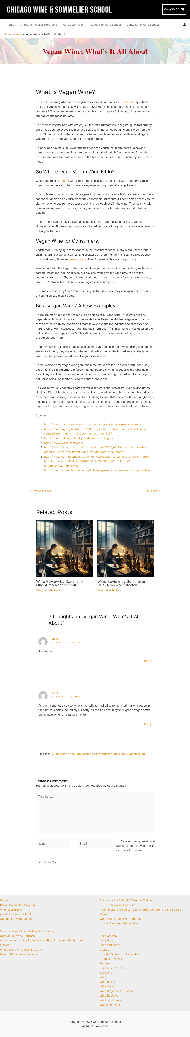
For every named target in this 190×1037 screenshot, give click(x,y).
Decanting (106, 940)
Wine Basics (108, 981)
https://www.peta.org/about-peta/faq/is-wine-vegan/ (78, 438)
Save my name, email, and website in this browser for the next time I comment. (136, 846)
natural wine (78, 259)
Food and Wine (109, 945)
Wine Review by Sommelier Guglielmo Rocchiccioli (60, 583)
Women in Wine (110, 1005)
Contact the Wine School (16, 919)
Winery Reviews (110, 1000)
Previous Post (40, 491)
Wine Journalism (11, 909)
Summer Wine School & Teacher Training (27, 931)
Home (4, 900)
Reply (148, 661)
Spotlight (106, 972)
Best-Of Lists (108, 936)
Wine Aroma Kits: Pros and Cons (21, 949)
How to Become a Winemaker (19, 954)
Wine (39, 590)
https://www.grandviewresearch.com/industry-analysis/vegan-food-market (93, 424)
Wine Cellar (107, 986)
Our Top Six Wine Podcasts (18, 936)
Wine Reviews (52, 590)
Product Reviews (111, 958)
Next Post (152, 491)
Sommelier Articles (112, 968)
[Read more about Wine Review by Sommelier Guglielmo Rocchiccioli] (64, 548)
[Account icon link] (184, 24)
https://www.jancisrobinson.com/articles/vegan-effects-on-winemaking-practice (97, 470)
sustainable (127, 102)
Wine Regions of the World (117, 991)
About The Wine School (15, 914)
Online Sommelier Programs (18, 905)
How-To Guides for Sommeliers (120, 954)
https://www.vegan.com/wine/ (63, 443)
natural (64, 180)
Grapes (104, 949)
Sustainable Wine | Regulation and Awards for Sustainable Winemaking (98, 754)
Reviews (105, 963)
